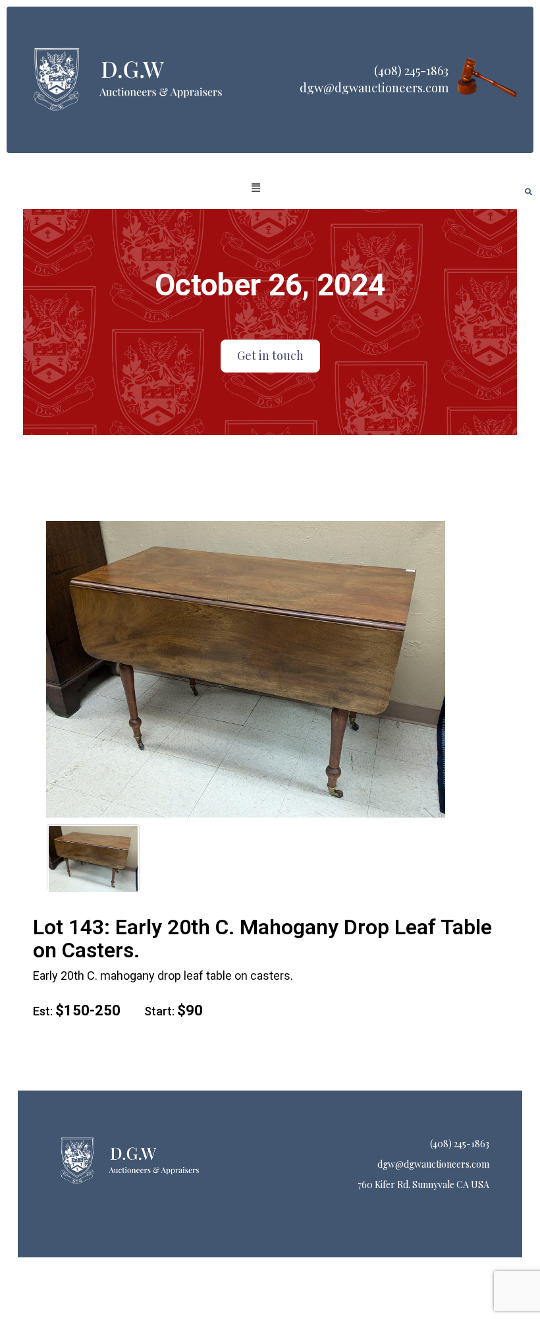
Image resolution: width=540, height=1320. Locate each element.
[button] (255, 187)
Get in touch (270, 355)
